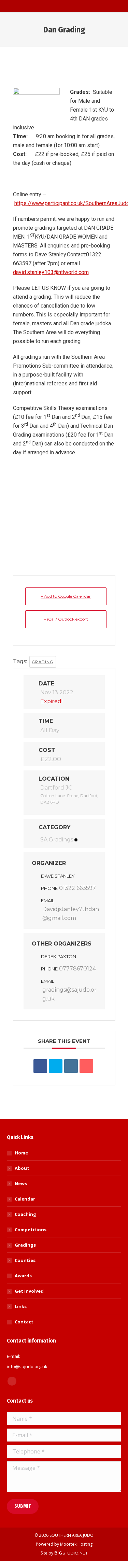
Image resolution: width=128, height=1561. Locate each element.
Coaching (25, 1214)
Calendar (25, 1199)
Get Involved (29, 1291)
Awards (23, 1276)
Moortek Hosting (76, 1544)
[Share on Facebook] (40, 1066)
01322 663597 (77, 888)
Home (21, 1153)
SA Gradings (56, 839)
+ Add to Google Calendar (66, 596)
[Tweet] (55, 1066)
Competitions (30, 1229)
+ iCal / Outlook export (66, 619)
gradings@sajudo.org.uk (69, 994)
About (22, 1168)
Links (21, 1306)
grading (43, 661)
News (21, 1183)
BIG (58, 1553)
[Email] (86, 1066)
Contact (24, 1322)
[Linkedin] (71, 1066)
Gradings (25, 1245)
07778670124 (77, 968)
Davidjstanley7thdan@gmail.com (70, 913)
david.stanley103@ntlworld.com (51, 272)
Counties (25, 1260)
